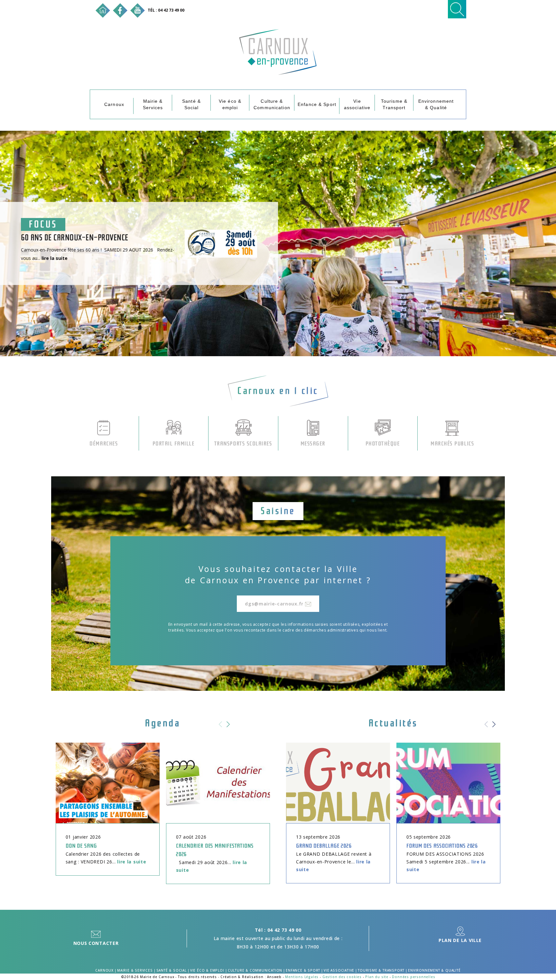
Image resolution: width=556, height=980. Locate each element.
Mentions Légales (302, 977)
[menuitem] (114, 104)
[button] (230, 728)
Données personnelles (413, 977)
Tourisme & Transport (394, 104)
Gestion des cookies (342, 977)
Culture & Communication (272, 104)
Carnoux (114, 104)
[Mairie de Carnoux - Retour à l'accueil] (103, 10)
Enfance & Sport (317, 104)
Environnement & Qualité (436, 104)
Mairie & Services (153, 104)
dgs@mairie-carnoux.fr (275, 604)
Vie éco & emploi (230, 104)
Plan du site (376, 977)
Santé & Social (191, 104)
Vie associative (357, 104)
